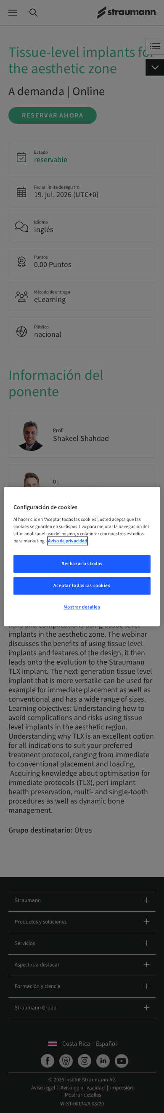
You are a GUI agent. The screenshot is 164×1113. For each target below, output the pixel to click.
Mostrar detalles (81, 607)
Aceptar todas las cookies (81, 585)
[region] (82, 557)
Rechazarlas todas (82, 564)
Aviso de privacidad (67, 540)
